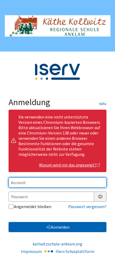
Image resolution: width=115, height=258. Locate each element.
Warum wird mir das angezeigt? (67, 165)
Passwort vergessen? (87, 206)
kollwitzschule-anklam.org (57, 244)
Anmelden (60, 227)
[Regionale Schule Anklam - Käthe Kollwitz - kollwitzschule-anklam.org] (57, 26)
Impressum (31, 251)
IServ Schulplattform (75, 251)
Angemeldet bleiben (32, 206)
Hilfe (102, 103)
